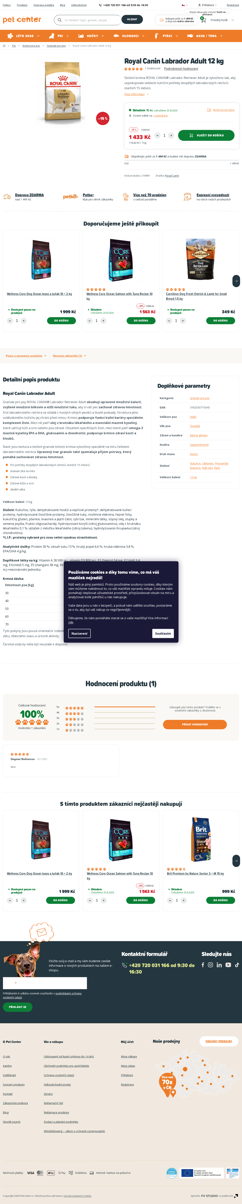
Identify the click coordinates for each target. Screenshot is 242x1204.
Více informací (134, 94)
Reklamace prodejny (56, 1112)
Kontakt (8, 1094)
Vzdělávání (9, 1075)
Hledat (132, 19)
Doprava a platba (44, 5)
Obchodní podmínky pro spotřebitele (66, 1066)
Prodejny (22, 5)
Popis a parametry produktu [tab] (24, 355)
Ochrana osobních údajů (59, 1075)
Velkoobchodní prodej (57, 1084)
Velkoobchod (78, 5)
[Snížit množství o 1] (157, 135)
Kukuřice (195, 463)
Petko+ (7, 5)
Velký (193, 417)
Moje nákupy (129, 1056)
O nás (6, 1056)
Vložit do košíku (210, 135)
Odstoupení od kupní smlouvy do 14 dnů (69, 1056)
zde (70, 622)
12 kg (193, 477)
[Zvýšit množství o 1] (171, 135)
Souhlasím (163, 633)
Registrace (233, 5)
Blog (62, 5)
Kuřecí (194, 454)
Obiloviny (207, 463)
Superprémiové (199, 444)
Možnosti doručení (224, 110)
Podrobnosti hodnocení (181, 68)
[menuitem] (23, 36)
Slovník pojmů (11, 1122)
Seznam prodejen (14, 1084)
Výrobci (48, 1094)
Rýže (217, 468)
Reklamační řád (53, 1103)
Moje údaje (128, 1066)
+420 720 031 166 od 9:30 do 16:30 (125, 5)
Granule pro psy (199, 398)
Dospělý (195, 426)
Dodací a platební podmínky (61, 1122)
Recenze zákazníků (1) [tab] (67, 355)
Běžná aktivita (198, 435)
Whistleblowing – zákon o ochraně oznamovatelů (74, 1131)
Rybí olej (207, 468)
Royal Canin (172, 175)
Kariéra (7, 1066)
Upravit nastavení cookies (77, 1196)
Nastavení (79, 633)
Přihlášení (127, 1075)
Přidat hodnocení (195, 724)
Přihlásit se (17, 1007)
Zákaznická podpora (15, 1103)
